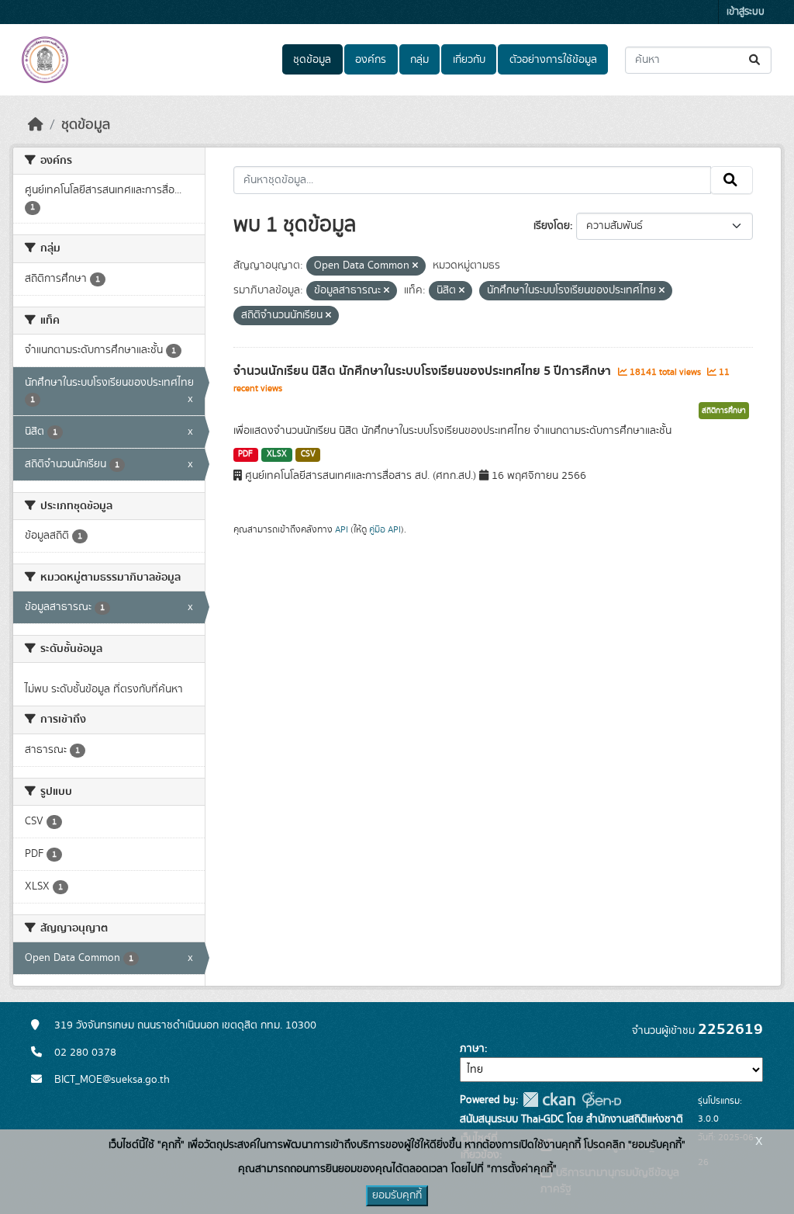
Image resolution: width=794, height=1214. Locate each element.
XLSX (277, 454)
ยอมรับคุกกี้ (397, 1195)
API (341, 529)
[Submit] (755, 60)
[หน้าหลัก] (35, 125)
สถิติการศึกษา (724, 410)
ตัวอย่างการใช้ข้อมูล (553, 60)
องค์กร (370, 60)
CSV (308, 454)
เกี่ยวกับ (469, 60)
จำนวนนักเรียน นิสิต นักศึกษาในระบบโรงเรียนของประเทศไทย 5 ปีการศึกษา (423, 371)
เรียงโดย (551, 226)
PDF (245, 454)
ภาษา (472, 1048)
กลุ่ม (419, 60)
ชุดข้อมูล (312, 60)
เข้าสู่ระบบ (746, 12)
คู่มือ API (385, 529)
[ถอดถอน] (415, 266)
